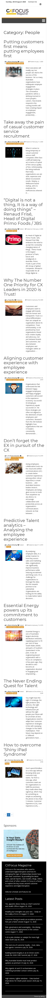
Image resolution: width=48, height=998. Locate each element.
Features (9, 231)
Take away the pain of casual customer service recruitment (24, 129)
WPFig (43, 996)
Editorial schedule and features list (18, 892)
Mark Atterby (12, 61)
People (21, 63)
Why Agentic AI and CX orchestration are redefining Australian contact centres (20, 969)
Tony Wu (11, 300)
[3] (21, 844)
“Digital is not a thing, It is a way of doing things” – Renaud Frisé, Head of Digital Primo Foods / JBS (23, 211)
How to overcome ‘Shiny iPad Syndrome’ (22, 749)
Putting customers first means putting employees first (24, 48)
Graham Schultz (13, 456)
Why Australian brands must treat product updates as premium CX (21, 961)
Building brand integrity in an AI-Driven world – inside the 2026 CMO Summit (22, 954)
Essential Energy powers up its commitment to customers (21, 612)
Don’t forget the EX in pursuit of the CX (24, 445)
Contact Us (32, 2)
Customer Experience (12, 63)
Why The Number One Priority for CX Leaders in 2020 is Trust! (23, 287)
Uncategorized (14, 459)
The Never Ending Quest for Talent (23, 683)
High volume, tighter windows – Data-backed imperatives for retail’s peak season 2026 (22, 979)
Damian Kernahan (14, 760)
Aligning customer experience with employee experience (23, 365)
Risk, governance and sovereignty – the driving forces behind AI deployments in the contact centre (22, 929)
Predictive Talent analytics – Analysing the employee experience (21, 530)
